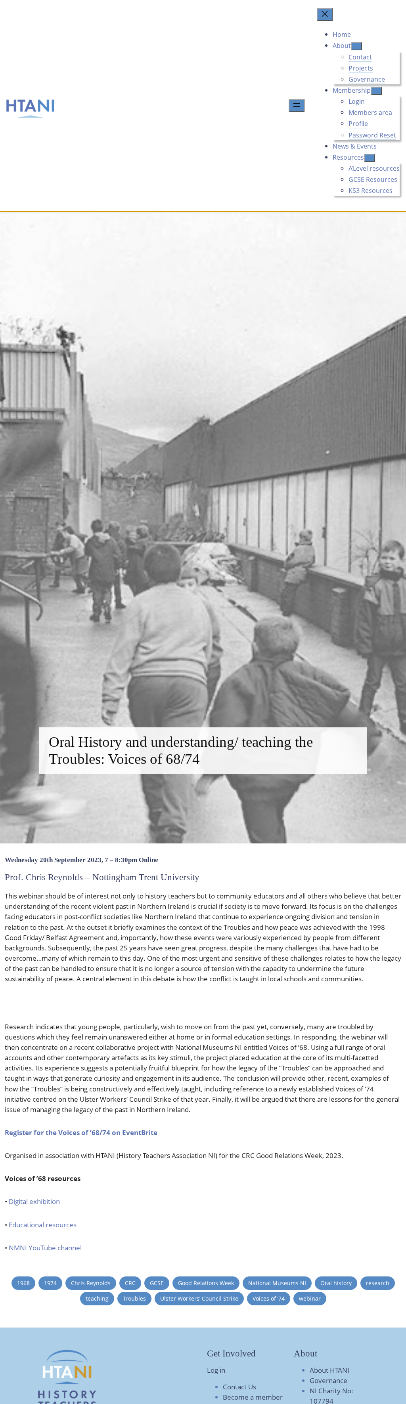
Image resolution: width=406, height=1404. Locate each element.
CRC (130, 1283)
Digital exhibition (34, 1201)
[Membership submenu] (376, 91)
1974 (50, 1283)
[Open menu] (296, 105)
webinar (310, 1298)
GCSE (157, 1283)
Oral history (336, 1283)
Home (342, 34)
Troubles (134, 1298)
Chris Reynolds (91, 1283)
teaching (97, 1298)
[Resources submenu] (369, 158)
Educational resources (43, 1224)
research (377, 1283)
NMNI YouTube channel (44, 1247)
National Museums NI (277, 1283)
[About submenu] (356, 46)
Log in (216, 1370)
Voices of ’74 (269, 1298)
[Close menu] (325, 14)
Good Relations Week (206, 1283)
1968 (23, 1283)
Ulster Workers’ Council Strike (199, 1298)
